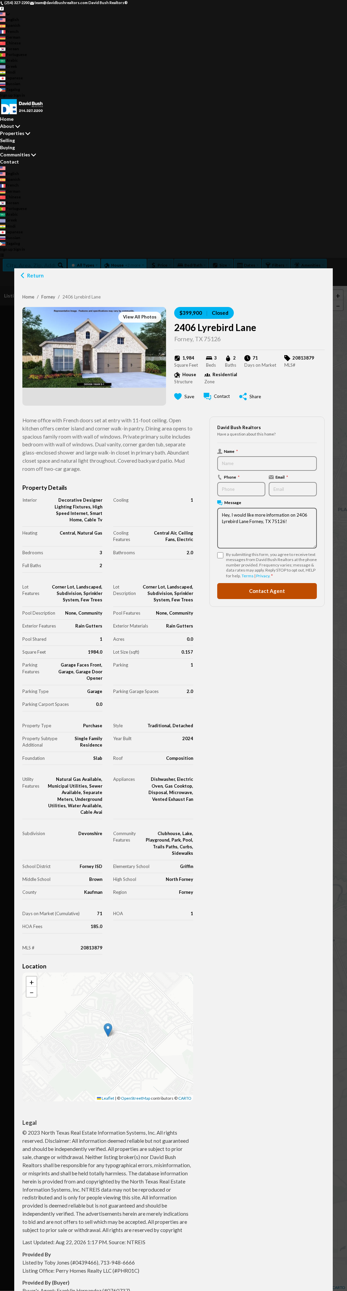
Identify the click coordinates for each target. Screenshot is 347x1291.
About (7, 126)
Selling (7, 140)
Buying (7, 147)
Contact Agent (267, 591)
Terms (247, 575)
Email (281, 477)
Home (28, 297)
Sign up (6, 95)
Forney (48, 297)
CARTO (184, 1098)
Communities (15, 154)
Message (232, 502)
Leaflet (107, 1098)
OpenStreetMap (135, 1098)
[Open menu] (2, 255)
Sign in (19, 95)
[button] (108, 1030)
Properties (12, 133)
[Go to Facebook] (2, 8)
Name (231, 451)
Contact (9, 162)
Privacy (262, 575)
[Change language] (5, 14)
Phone (232, 477)
